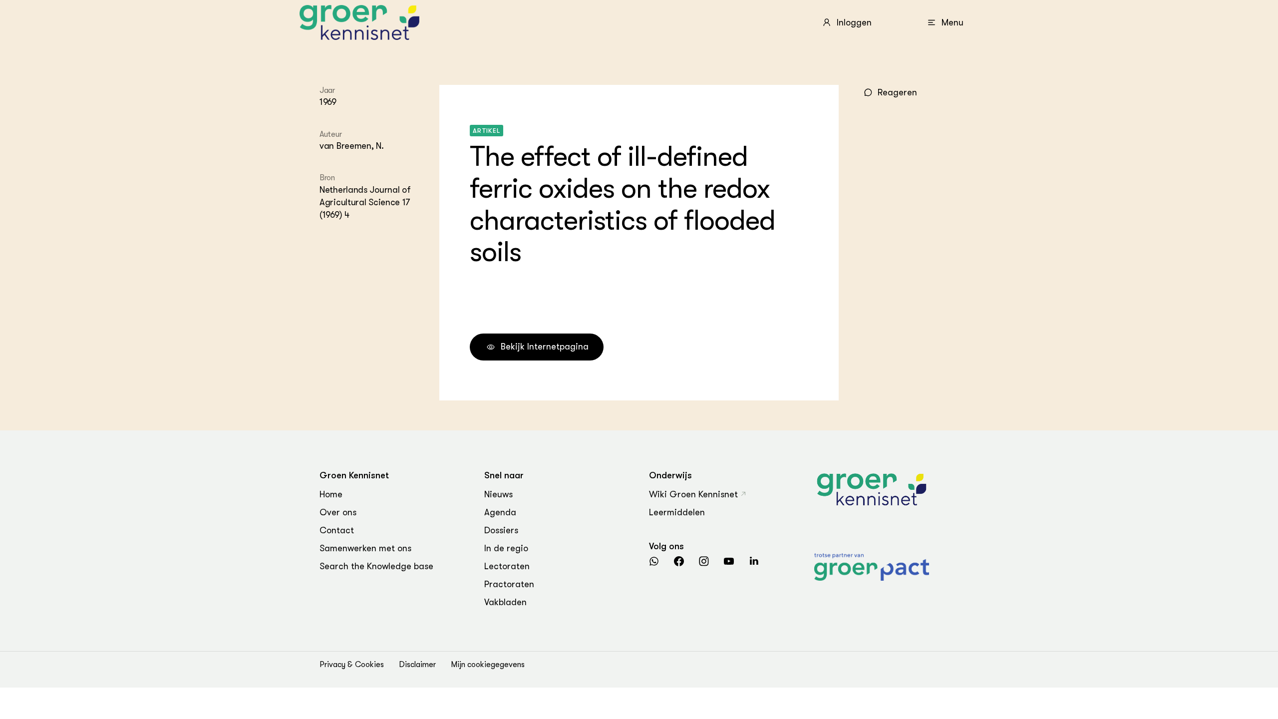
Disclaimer (417, 664)
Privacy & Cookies (352, 664)
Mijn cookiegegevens (488, 664)
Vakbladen (505, 602)
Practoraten (509, 584)
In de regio (506, 548)
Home (331, 494)
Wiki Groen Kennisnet (693, 494)
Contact (337, 530)
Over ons (338, 512)
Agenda (500, 512)
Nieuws (498, 494)
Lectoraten (507, 566)
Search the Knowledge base (376, 566)
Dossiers (501, 530)
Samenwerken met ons (365, 548)
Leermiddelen (677, 512)
